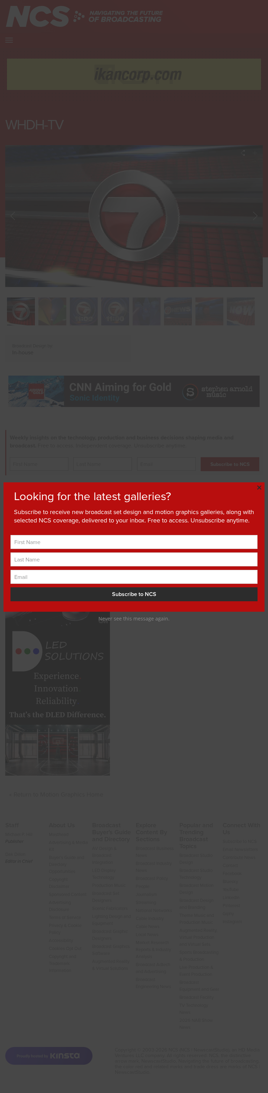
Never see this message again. (134, 618)
